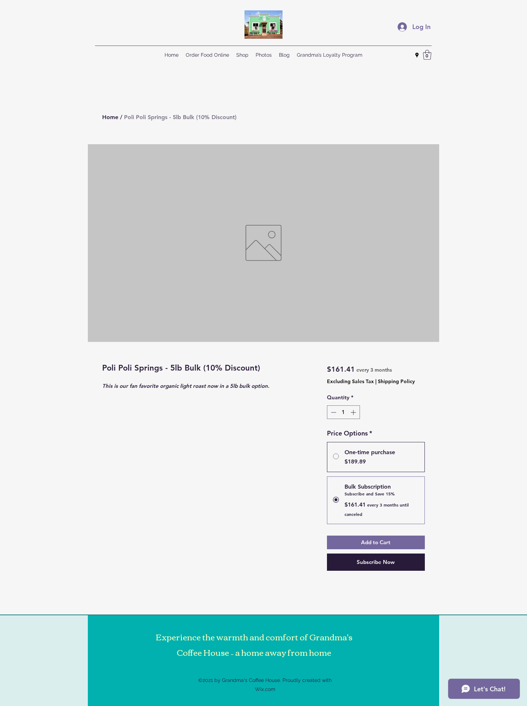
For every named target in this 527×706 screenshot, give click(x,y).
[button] (427, 55)
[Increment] (354, 412)
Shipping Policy (396, 381)
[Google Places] (417, 55)
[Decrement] (333, 412)
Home (110, 117)
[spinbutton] (343, 412)
